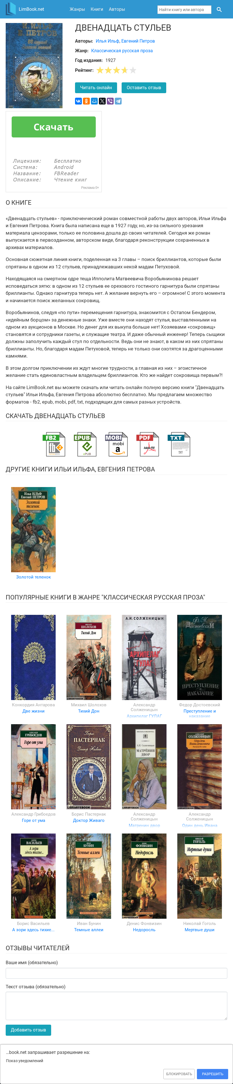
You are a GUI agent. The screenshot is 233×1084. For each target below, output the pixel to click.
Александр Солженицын (144, 707)
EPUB (85, 444)
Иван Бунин (89, 923)
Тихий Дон (88, 711)
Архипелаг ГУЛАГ (144, 716)
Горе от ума (33, 820)
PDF (147, 444)
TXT (179, 444)
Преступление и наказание (200, 714)
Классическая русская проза (122, 50)
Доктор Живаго (89, 820)
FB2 (54, 444)
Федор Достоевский (199, 704)
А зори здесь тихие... (33, 929)
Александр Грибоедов (33, 814)
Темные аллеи (88, 929)
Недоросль (144, 929)
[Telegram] (118, 101)
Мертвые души (200, 929)
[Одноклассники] (86, 101)
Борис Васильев (33, 923)
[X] (102, 101)
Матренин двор (144, 825)
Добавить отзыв (28, 1030)
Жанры (77, 9)
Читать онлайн (96, 87)
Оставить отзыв (144, 87)
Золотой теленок (33, 577)
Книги (97, 9)
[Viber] (110, 101)
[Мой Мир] (94, 101)
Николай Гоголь (199, 923)
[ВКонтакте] (78, 101)
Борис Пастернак (89, 814)
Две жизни (33, 711)
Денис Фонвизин (144, 923)
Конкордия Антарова (33, 704)
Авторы (117, 9)
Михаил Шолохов (89, 704)
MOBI (116, 444)
